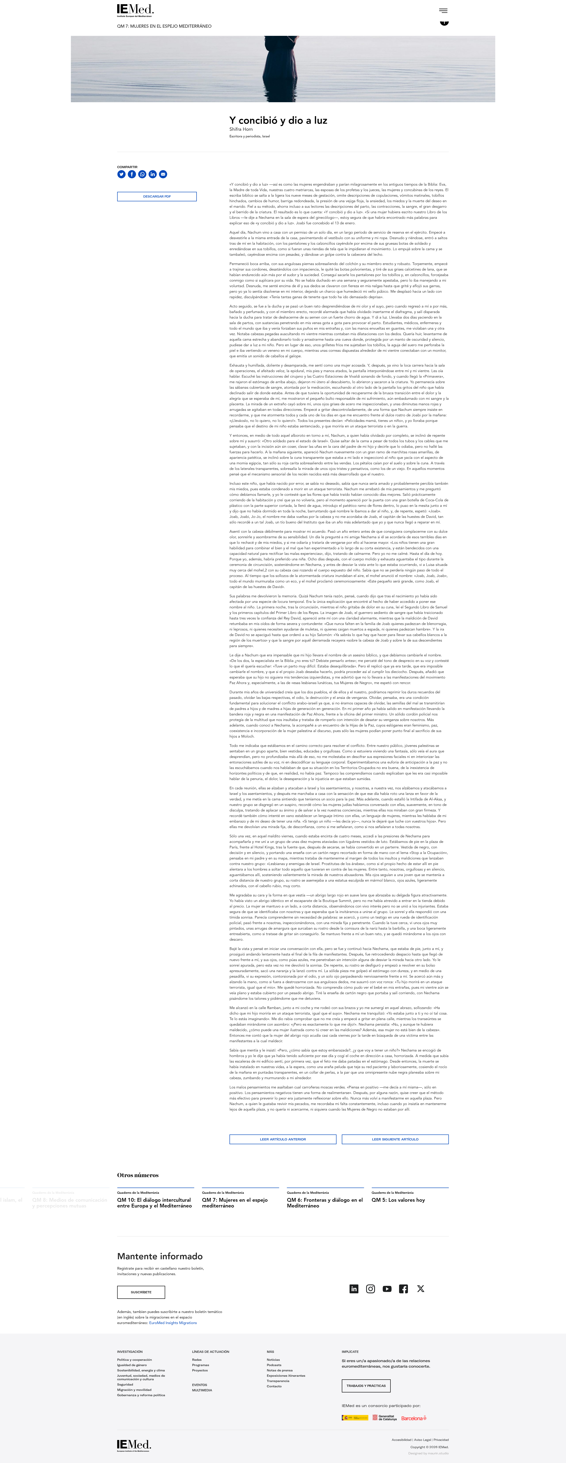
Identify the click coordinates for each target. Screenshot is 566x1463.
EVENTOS (199, 1385)
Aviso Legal (422, 1440)
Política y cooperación (134, 1359)
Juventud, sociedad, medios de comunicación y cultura (141, 1377)
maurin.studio (438, 1453)
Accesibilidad (401, 1440)
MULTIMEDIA (202, 1390)
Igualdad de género (132, 1365)
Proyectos (200, 1370)
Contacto (274, 1386)
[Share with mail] (163, 174)
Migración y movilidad (134, 1390)
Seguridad (125, 1384)
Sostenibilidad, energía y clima (141, 1370)
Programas (200, 1365)
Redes (197, 1359)
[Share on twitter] (121, 174)
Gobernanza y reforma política (141, 1395)
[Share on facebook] (132, 174)
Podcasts (274, 1365)
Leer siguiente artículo (395, 1139)
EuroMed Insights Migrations (173, 1323)
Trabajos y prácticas (366, 1386)
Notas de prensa (280, 1370)
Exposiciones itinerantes (286, 1375)
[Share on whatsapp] (142, 174)
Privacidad (441, 1440)
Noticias (273, 1359)
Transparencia (278, 1381)
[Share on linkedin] (152, 174)
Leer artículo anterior (283, 1139)
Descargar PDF (157, 196)
